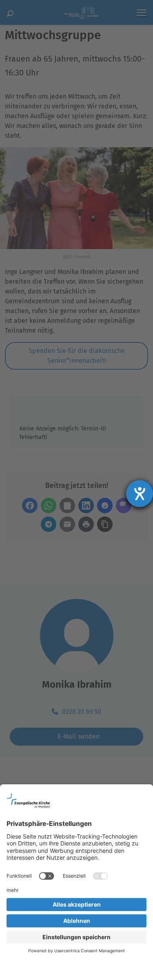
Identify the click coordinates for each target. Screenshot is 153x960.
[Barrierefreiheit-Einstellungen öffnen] (139, 493)
